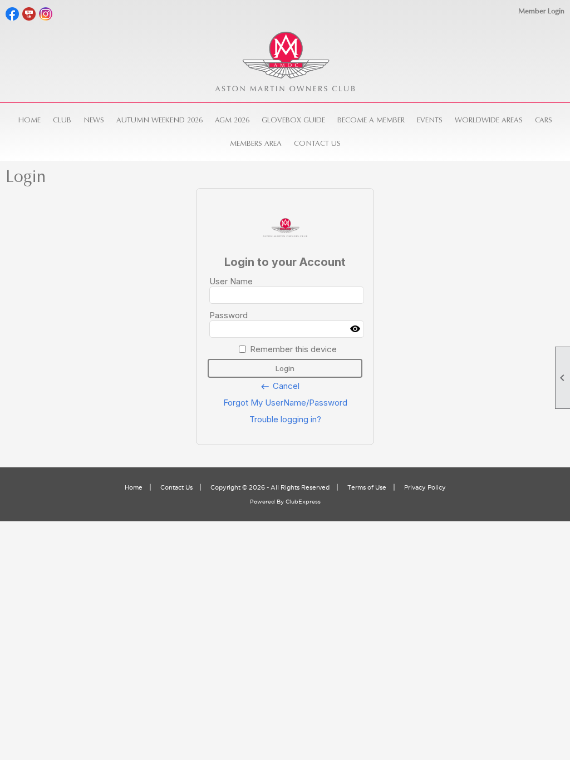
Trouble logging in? (285, 419)
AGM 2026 (232, 120)
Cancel (279, 386)
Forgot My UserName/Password (285, 402)
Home (29, 120)
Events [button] (430, 120)
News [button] (93, 120)
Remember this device (293, 349)
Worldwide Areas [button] (489, 120)
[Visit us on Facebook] (12, 14)
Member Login (541, 11)
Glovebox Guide (293, 120)
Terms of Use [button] (366, 487)
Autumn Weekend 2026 (159, 120)
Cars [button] (543, 120)
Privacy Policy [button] (425, 487)
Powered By (268, 502)
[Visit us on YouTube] (29, 14)
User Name (231, 281)
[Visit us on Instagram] (46, 14)
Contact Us (317, 143)
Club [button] (62, 120)
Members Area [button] (256, 143)
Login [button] (285, 368)
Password (228, 315)
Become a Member (371, 120)
